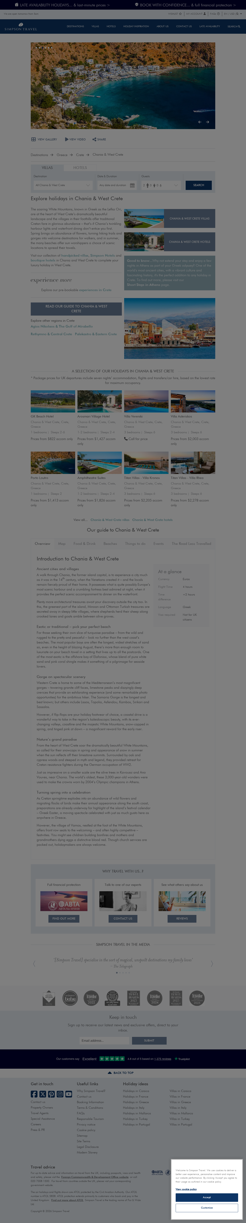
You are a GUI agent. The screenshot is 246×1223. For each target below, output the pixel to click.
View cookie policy (186, 1189)
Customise (207, 1208)
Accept (207, 1197)
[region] (207, 1189)
